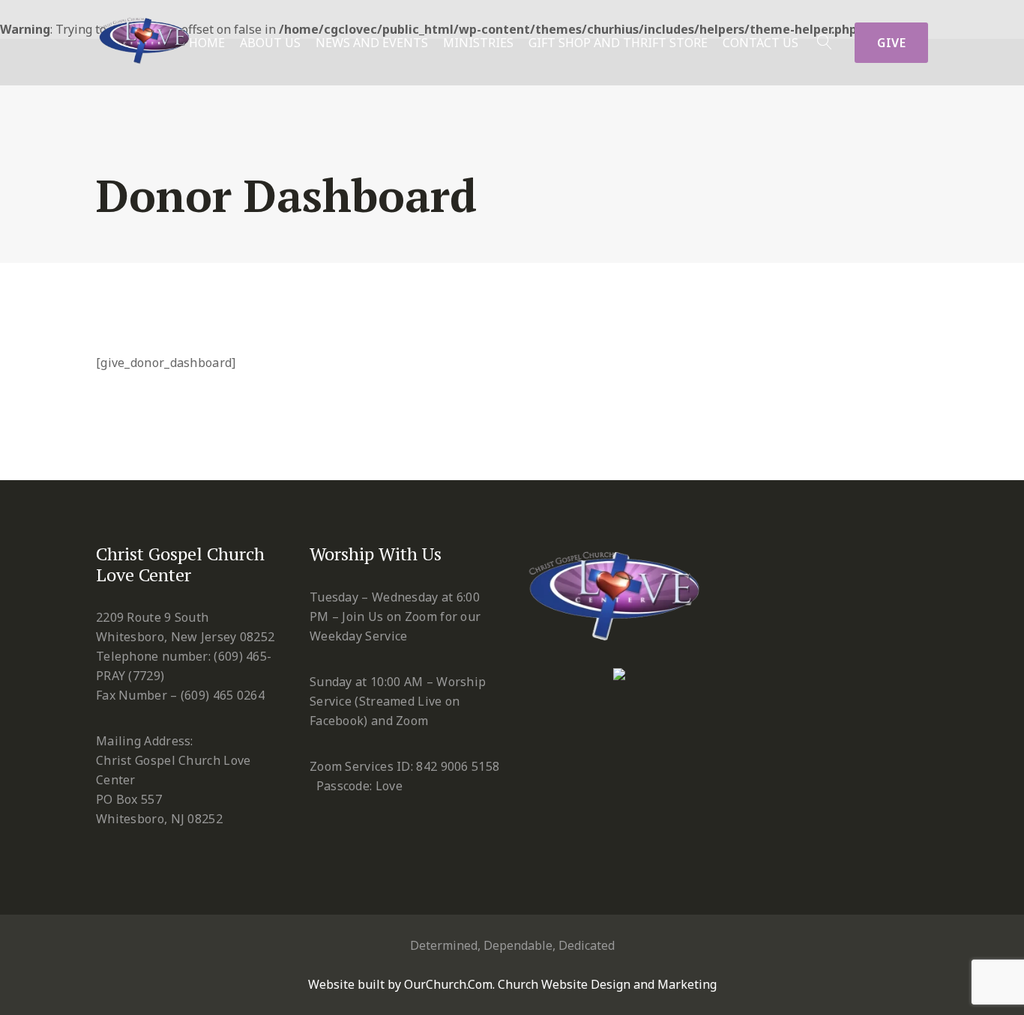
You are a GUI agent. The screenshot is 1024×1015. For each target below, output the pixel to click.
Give (891, 42)
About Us (270, 43)
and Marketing (675, 984)
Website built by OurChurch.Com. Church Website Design (470, 984)
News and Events (372, 43)
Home (207, 43)
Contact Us (760, 43)
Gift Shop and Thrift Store (618, 43)
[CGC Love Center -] (146, 36)
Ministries (478, 43)
